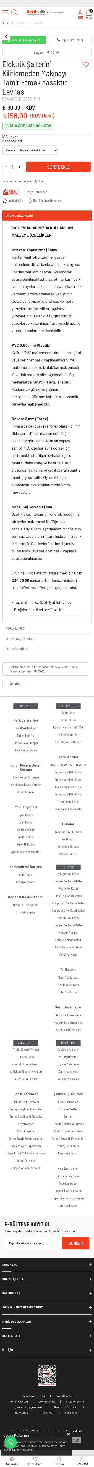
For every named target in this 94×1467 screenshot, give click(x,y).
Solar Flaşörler (26, 1131)
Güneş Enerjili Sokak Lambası (25, 1138)
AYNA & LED (26, 1043)
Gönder (76, 1243)
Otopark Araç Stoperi (25, 743)
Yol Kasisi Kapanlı (26, 912)
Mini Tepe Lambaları (68, 1176)
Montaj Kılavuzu (18, 1401)
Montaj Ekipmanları (68, 1146)
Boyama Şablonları (68, 1064)
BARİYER (25, 706)
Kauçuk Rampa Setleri (68, 940)
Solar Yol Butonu (68, 992)
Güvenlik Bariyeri (26, 844)
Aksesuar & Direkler (25, 1079)
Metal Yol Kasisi (68, 954)
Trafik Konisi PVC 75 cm (68, 787)
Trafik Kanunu (64, 1395)
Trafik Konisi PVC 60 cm (68, 779)
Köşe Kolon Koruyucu (26, 777)
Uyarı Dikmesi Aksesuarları (25, 852)
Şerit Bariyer (26, 874)
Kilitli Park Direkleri (26, 728)
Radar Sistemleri (25, 1160)
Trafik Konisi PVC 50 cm (68, 772)
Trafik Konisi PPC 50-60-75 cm (68, 765)
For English (72, 1412)
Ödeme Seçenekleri (21, 639)
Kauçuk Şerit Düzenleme (68, 1022)
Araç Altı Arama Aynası (25, 1064)
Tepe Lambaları (68, 1183)
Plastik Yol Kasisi (68, 888)
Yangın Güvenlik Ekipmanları (68, 1138)
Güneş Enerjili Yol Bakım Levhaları (26, 1153)
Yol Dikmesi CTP (26, 829)
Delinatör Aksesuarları (68, 742)
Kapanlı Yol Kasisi (68, 918)
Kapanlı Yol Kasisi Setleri (68, 925)
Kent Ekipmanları (68, 1153)
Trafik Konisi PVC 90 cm (68, 794)
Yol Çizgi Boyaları (68, 1057)
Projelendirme (75, 1401)
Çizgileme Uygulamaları (29, 1406)
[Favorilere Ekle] (86, 64)
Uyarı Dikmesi (25, 815)
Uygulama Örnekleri (66, 1406)
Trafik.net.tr (47, 1412)
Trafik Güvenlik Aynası (26, 1049)
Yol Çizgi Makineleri (68, 1079)
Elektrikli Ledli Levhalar (26, 1102)
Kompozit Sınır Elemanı (68, 832)
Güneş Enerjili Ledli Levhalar (26, 1109)
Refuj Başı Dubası (68, 846)
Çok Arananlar (46, 1401)
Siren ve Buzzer (68, 1205)
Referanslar (22, 1412)
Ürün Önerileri (17, 649)
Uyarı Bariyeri (25, 822)
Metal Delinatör (68, 734)
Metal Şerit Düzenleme (68, 1030)
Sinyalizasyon (26, 1124)
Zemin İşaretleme (68, 1071)
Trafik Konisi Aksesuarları (68, 809)
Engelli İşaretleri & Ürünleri (68, 1124)
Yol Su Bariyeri (26, 837)
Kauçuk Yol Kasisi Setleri (68, 881)
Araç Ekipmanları (68, 1102)
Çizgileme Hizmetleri (68, 1049)
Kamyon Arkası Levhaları (26, 1168)
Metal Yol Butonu (68, 977)
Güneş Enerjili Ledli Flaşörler (26, 1116)
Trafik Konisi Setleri (68, 801)
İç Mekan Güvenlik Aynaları (26, 1071)
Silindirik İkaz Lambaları (68, 1191)
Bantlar (68, 1116)
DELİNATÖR (68, 706)
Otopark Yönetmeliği (33, 1395)
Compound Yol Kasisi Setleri (68, 903)
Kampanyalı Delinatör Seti (68, 727)
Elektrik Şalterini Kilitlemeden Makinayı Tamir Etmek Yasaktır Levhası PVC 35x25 (43, 669)
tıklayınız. (27, 1449)
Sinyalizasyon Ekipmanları (26, 1146)
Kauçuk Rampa (68, 932)
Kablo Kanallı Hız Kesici (68, 947)
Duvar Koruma (25, 792)
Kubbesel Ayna (26, 1057)
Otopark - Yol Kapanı (25, 905)
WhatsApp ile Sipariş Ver (26, 40)
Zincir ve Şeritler (68, 1109)
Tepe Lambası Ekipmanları (68, 1198)
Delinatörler (68, 712)
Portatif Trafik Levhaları (68, 1131)
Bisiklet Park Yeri (26, 735)
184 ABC (14, 684)
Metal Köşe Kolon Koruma (25, 785)
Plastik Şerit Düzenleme (68, 1015)
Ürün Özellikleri (19, 215)
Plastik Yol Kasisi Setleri (68, 896)
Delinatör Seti (68, 720)
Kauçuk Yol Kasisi (68, 874)
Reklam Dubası (68, 854)
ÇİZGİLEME (68, 1043)
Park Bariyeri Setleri (26, 750)
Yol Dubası (68, 839)
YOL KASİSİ (68, 867)
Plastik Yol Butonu (68, 985)
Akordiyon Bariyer (26, 882)
